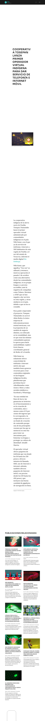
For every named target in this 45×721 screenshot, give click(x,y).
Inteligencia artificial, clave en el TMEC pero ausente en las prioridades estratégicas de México (31, 552)
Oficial (11, 590)
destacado (13, 558)
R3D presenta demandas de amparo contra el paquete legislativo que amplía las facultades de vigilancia (13, 650)
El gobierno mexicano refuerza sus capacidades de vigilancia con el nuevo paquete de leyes (13, 686)
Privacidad (18, 558)
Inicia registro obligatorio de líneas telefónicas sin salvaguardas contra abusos (30, 586)
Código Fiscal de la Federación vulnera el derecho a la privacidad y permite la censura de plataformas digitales (13, 618)
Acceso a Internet (20, 146)
